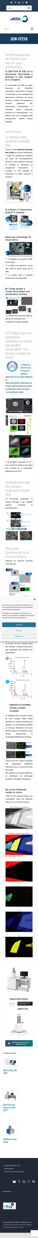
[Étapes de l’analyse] (19, 568)
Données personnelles (10, 1225)
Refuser (19, 630)
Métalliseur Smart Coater (10, 1140)
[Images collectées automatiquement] (19, 532)
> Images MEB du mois (11, 1166)
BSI (30, 1222)
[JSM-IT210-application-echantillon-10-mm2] (19, 741)
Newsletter (7, 1191)
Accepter (19, 625)
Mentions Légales (25, 1225)
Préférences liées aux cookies (13, 1227)
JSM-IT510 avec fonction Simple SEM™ (9, 1107)
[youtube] (33, 1181)
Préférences (19, 636)
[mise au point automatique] (19, 243)
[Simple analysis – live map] (19, 399)
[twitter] (28, 1181)
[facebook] (19, 1181)
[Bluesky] (14, 1181)
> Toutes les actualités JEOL (13, 1172)
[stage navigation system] (19, 215)
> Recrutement (8, 1169)
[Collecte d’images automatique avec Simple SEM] (19, 512)
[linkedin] (24, 1181)
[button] (35, 599)
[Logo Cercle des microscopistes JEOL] (9, 1203)
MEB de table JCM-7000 (10, 1072)
